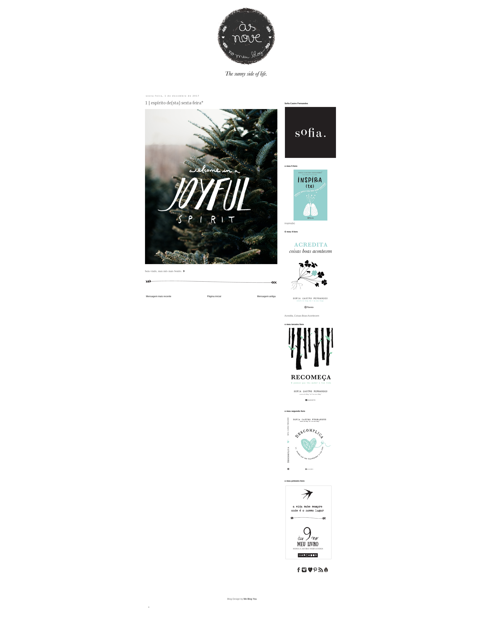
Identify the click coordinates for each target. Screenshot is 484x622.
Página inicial (214, 296)
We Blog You (250, 599)
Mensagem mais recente (158, 296)
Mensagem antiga (266, 296)
